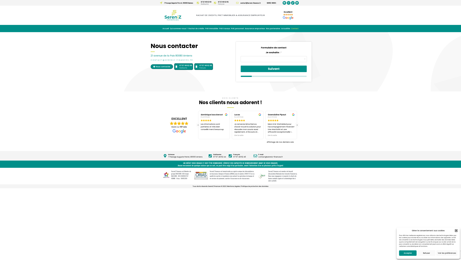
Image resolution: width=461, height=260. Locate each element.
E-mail (260, 154)
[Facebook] (284, 3)
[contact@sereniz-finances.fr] (237, 3)
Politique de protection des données (254, 186)
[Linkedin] (297, 3)
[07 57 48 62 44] (198, 3)
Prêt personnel (237, 28)
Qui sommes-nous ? (179, 28)
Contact (294, 28)
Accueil (166, 28)
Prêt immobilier (211, 28)
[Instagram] (288, 3)
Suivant (273, 69)
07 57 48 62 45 (223, 1)
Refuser (426, 253)
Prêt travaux (224, 28)
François (236, 154)
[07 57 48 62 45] (215, 3)
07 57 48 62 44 (206, 1)
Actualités (285, 28)
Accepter (408, 253)
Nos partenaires (273, 28)
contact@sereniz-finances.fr (250, 3)
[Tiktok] (293, 3)
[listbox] (274, 59)
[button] (456, 230)
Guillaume (217, 154)
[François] (230, 156)
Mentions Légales (233, 186)
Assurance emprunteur (255, 28)
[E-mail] (255, 156)
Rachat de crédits (196, 28)
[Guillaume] (210, 156)
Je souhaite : (274, 52)
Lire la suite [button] (238, 135)
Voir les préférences (447, 253)
